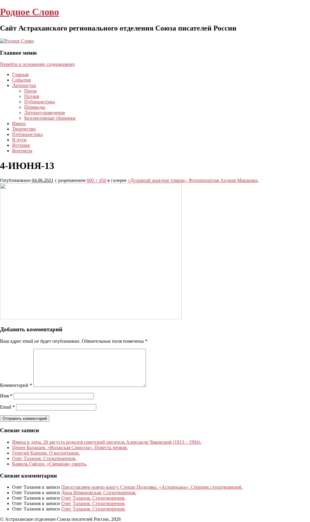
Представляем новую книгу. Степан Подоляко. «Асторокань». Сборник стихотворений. (152, 487)
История (21, 145)
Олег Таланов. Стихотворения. (44, 458)
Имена (19, 123)
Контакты (22, 150)
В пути (19, 139)
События (21, 80)
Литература (24, 85)
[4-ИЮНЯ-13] (91, 317)
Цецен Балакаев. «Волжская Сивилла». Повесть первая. (70, 447)
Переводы (34, 107)
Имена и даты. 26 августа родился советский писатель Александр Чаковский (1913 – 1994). (106, 442)
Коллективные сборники (50, 118)
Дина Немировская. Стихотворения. (98, 492)
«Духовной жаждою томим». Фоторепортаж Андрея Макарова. (193, 180)
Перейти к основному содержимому (37, 64)
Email (7, 407)
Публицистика (39, 101)
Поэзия (31, 96)
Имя (6, 395)
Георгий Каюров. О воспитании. (46, 453)
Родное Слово (29, 11)
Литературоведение (44, 112)
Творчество (24, 128)
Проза (30, 90)
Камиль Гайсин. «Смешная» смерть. (49, 463)
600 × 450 (96, 180)
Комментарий (16, 385)
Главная (20, 74)
